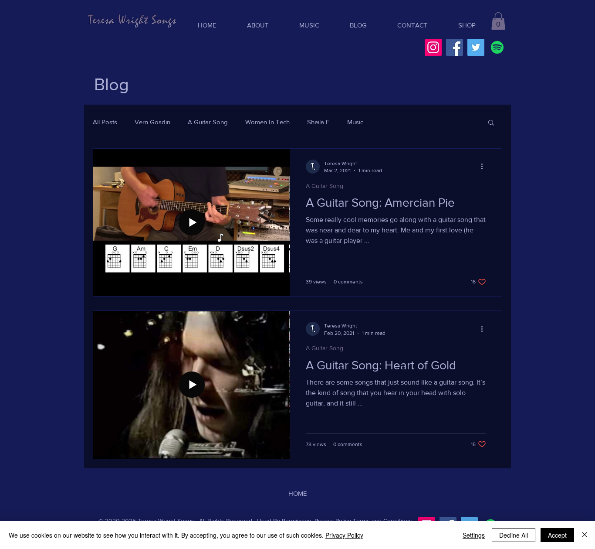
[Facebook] (454, 47)
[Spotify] (497, 47)
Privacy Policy (332, 520)
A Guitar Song (208, 122)
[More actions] (485, 166)
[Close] (584, 535)
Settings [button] (474, 535)
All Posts (105, 122)
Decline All (513, 535)
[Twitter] (475, 47)
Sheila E (318, 122)
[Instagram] (433, 47)
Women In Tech (267, 122)
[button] (498, 21)
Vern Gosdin (152, 122)
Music (355, 122)
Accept (557, 535)
